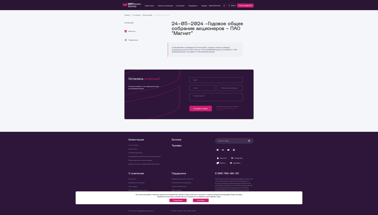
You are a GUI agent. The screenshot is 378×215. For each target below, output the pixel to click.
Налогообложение (179, 186)
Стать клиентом (245, 6)
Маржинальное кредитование (140, 160)
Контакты (132, 179)
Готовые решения (135, 153)
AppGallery (237, 163)
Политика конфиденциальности (141, 211)
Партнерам (132, 186)
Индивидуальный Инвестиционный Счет (144, 156)
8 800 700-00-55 (214, 6)
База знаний (176, 190)
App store (223, 158)
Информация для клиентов (182, 179)
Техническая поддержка (181, 183)
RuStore (222, 163)
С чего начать (133, 145)
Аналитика (132, 149)
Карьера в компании (136, 183)
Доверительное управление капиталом (144, 164)
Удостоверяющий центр (138, 190)
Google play (239, 158)
